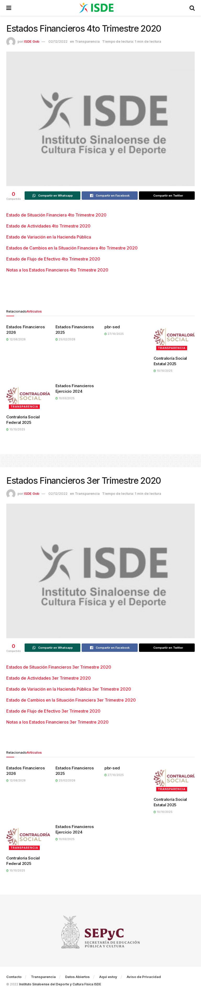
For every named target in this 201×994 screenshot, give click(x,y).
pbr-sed (112, 326)
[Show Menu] (8, 8)
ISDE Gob (31, 41)
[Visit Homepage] (100, 8)
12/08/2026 (17, 339)
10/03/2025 (66, 398)
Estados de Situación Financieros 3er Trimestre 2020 (58, 667)
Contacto (13, 977)
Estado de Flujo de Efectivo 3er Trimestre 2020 (53, 711)
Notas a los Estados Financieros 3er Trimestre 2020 (57, 722)
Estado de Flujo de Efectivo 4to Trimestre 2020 (53, 259)
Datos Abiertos (77, 977)
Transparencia (87, 41)
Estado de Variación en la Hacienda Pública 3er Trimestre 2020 (68, 689)
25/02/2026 (66, 339)
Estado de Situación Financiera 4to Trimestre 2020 (56, 215)
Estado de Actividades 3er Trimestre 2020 (48, 678)
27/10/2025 (115, 333)
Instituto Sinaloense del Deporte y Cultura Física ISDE (60, 984)
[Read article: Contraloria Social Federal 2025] (28, 396)
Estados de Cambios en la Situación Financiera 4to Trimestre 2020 (72, 248)
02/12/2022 (58, 41)
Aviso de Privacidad (144, 977)
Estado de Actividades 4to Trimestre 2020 (48, 226)
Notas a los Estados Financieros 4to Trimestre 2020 (57, 270)
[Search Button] (192, 8)
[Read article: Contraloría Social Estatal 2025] (176, 337)
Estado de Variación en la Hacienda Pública (48, 237)
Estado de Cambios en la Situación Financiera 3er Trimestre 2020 (71, 700)
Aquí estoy (108, 977)
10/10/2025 (164, 370)
